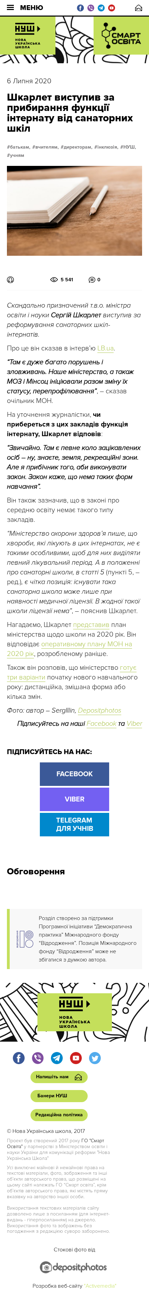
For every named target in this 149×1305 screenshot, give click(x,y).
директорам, (78, 147)
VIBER (75, 799)
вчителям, (47, 147)
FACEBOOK (74, 774)
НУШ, (129, 147)
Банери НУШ (52, 1096)
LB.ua (105, 348)
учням (17, 155)
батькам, (20, 147)
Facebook (101, 724)
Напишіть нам (138, 8)
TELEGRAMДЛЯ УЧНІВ (74, 824)
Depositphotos (99, 710)
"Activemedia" (100, 1286)
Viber (134, 724)
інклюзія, (108, 147)
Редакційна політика (59, 1115)
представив (91, 625)
